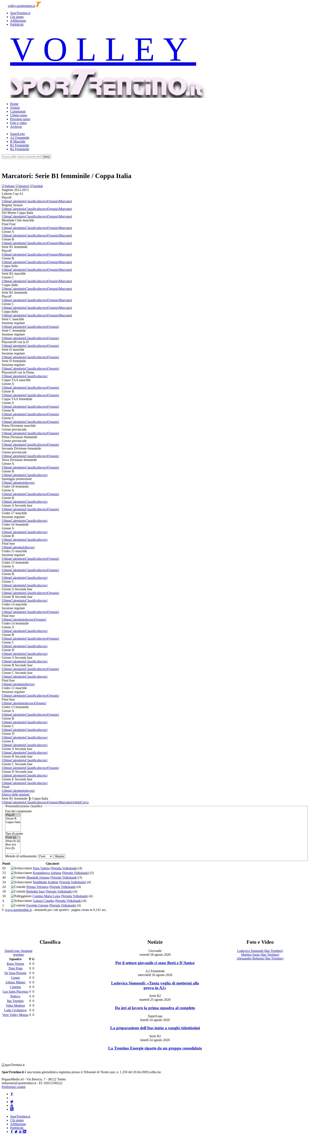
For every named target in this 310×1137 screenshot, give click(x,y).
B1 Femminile (19, 145)
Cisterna (15, 987)
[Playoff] (13, 815)
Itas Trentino (15, 1001)
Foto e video (18, 123)
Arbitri (76, 802)
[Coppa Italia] (13, 822)
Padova (15, 996)
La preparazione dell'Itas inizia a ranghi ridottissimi (155, 1028)
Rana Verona (15, 963)
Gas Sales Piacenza (15, 991)
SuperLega (17, 134)
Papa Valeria (41, 868)
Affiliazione (18, 20)
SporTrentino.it (20, 13)
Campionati (18, 111)
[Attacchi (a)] (12, 841)
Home (14, 104)
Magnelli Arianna (38, 877)
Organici (53, 201)
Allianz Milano (15, 982)
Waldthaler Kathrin (45, 882)
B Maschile (17, 141)
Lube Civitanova (15, 1010)
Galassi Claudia (43, 901)
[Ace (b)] (12, 848)
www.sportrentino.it (18, 910)
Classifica (31, 201)
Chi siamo (17, 17)
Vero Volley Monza (15, 1015)
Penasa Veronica (37, 887)
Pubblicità (16, 24)
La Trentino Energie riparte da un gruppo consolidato (155, 1048)
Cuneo (15, 977)
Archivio (16, 126)
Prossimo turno (20, 119)
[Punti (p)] (12, 837)
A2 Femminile (19, 137)
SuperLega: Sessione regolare (18, 952)
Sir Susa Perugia (15, 973)
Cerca (85, 802)
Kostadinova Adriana (47, 873)
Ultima (6, 201)
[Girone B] (13, 819)
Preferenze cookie (14, 1087)
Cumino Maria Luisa (46, 896)
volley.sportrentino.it (21, 6)
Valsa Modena (15, 1005)
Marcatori (65, 201)
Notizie (15, 107)
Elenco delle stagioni (15, 794)
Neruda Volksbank (63, 868)
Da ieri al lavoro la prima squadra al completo (155, 1008)
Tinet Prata (15, 968)
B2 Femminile (19, 149)
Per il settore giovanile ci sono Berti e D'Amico (155, 963)
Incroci (42, 201)
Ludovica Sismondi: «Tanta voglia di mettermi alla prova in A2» (155, 985)
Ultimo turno (18, 115)
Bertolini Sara (35, 891)
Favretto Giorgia (37, 905)
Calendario (18, 201)
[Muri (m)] (12, 845)
